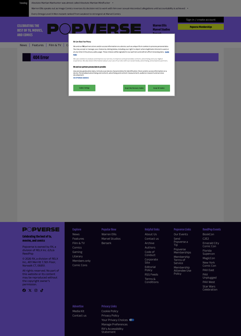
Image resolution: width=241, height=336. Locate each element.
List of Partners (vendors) (81, 78)
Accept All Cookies (158, 88)
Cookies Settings (84, 88)
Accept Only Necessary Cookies (134, 88)
